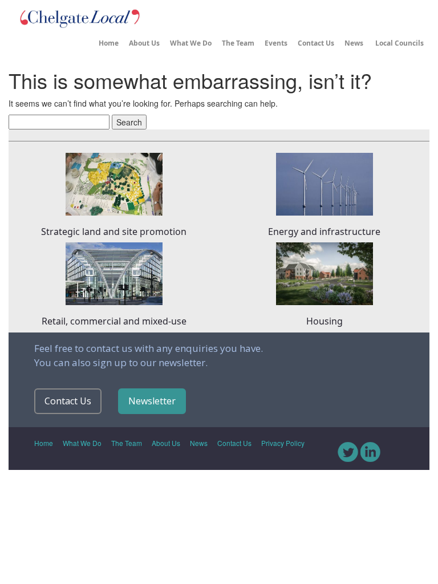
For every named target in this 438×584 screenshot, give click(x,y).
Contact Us (316, 43)
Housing (324, 321)
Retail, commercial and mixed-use (114, 321)
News (353, 43)
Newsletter (152, 401)
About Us (144, 43)
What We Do (191, 43)
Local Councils (399, 43)
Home (109, 43)
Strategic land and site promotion (113, 231)
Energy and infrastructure (324, 231)
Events (276, 43)
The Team (238, 43)
